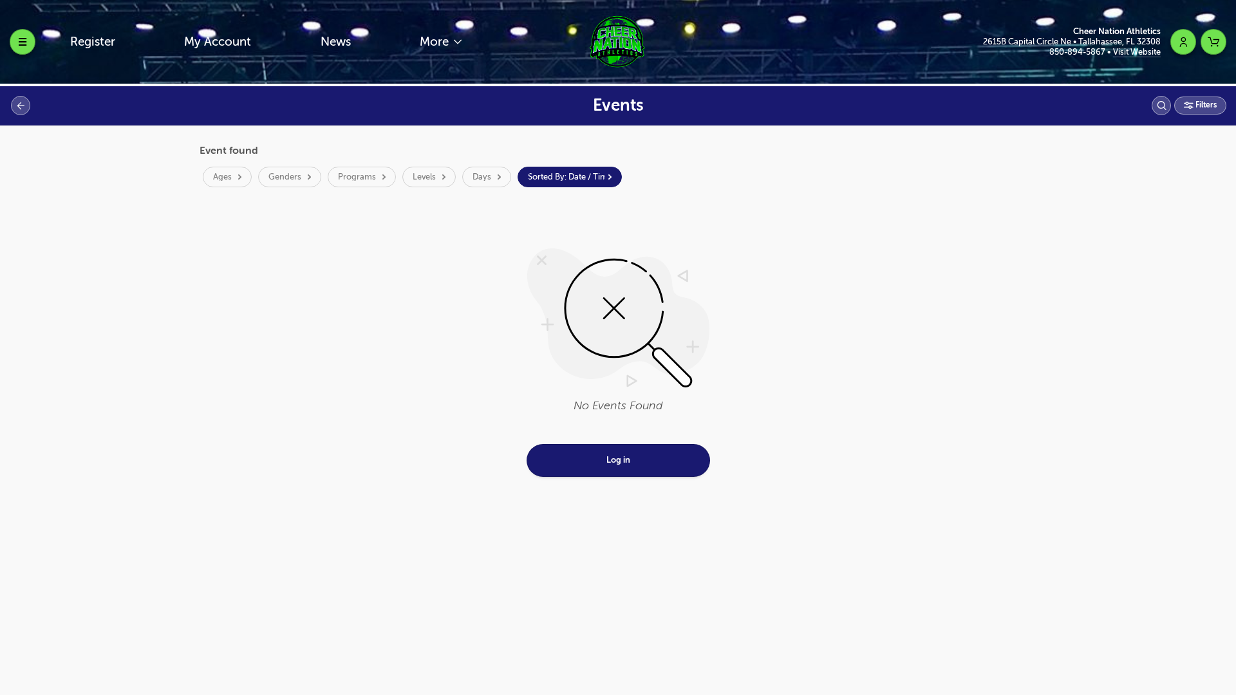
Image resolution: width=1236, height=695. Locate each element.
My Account (217, 41)
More (436, 41)
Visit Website (1137, 52)
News (336, 41)
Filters (1205, 104)
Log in (618, 460)
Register (92, 41)
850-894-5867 (1078, 52)
